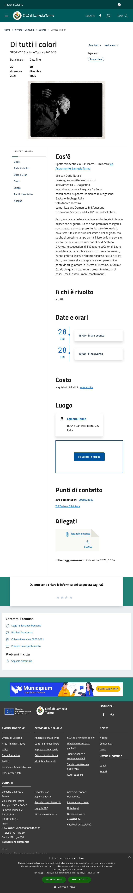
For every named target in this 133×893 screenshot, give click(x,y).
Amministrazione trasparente (76, 794)
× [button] (129, 857)
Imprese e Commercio (46, 749)
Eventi (42, 30)
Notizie (104, 738)
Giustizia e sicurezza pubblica (78, 745)
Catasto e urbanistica (46, 755)
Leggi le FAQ (41, 808)
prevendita (86, 387)
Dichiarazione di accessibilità (76, 816)
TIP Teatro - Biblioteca (67, 506)
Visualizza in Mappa (89, 457)
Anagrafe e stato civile (47, 738)
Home (7, 30)
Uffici (5, 749)
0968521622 (86, 500)
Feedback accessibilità (79, 824)
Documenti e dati (11, 773)
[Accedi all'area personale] (119, 4)
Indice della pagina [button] (23, 151)
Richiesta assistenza (46, 814)
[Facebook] (99, 15)
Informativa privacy (78, 802)
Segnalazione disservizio (48, 802)
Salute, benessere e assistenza (78, 766)
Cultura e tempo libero (47, 743)
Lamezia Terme (76, 419)
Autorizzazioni (75, 775)
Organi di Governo (12, 738)
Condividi (93, 45)
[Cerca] (126, 16)
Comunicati (106, 743)
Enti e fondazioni (11, 755)
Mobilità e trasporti (45, 761)
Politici (5, 761)
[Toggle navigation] (6, 15)
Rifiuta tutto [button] (79, 879)
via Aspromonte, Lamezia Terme (84, 166)
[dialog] (66, 873)
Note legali (73, 808)
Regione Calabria (14, 5)
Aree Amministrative (13, 743)
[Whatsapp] (107, 15)
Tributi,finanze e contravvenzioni (76, 756)
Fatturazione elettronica (15, 842)
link (97, 872)
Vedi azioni (110, 45)
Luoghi (103, 765)
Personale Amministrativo (16, 767)
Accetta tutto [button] (54, 879)
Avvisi (103, 749)
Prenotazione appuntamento (43, 794)
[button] (66, 887)
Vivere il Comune (25, 30)
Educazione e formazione (81, 737)
